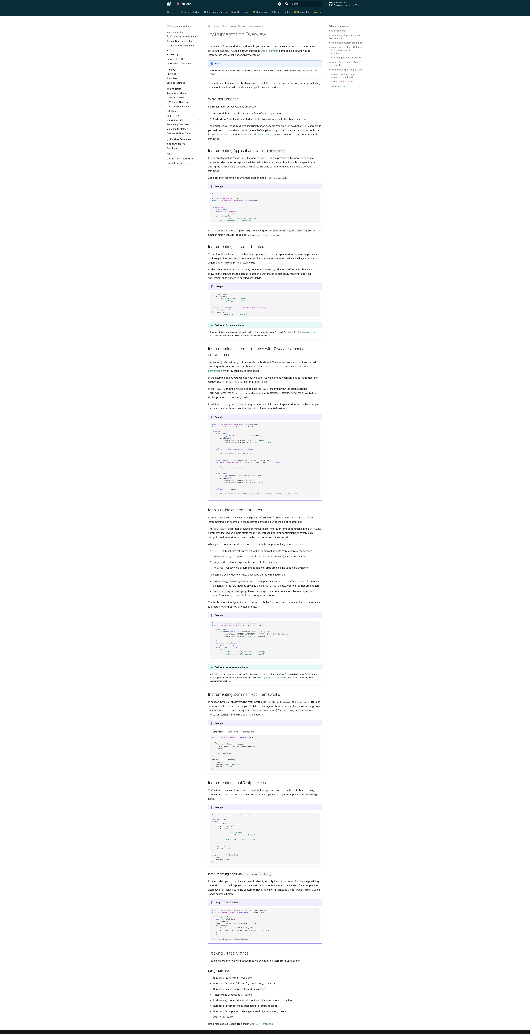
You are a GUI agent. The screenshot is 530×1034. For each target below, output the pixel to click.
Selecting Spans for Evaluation (271, 677)
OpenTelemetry (269, 50)
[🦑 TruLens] (168, 4)
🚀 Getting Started (190, 12)
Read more (226, 710)
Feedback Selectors (261, 134)
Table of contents (338, 26)
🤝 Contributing (302, 12)
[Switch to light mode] (279, 4)
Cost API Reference (261, 1023)
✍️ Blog (318, 12)
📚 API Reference (240, 12)
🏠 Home (171, 12)
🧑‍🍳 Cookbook (260, 12)
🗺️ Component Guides (215, 12)
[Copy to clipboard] (317, 194)
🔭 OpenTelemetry (280, 12)
